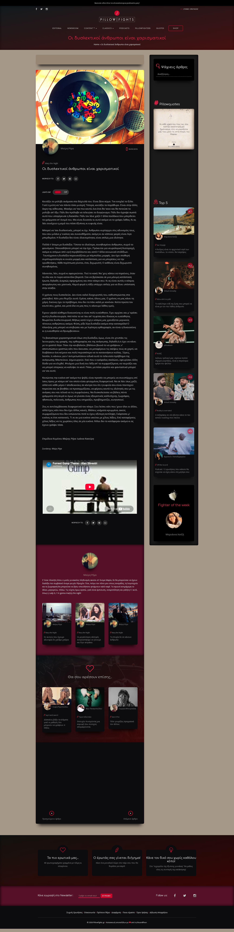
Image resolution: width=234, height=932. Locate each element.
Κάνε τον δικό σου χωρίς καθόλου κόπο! (171, 859)
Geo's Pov (115, 717)
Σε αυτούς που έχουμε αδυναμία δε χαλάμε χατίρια (56, 638)
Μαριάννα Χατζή (170, 237)
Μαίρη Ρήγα (67, 148)
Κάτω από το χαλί (164, 299)
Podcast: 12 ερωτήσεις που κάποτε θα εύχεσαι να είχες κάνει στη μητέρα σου (172, 470)
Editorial (57, 28)
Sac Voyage (161, 245)
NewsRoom (72, 28)
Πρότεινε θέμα (103, 912)
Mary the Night (51, 163)
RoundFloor (142, 922)
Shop (175, 28)
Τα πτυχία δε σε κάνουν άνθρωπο (120, 638)
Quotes (160, 28)
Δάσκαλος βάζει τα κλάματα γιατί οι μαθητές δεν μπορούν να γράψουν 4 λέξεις (56, 723)
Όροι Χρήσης (142, 912)
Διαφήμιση (116, 912)
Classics (107, 28)
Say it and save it (52, 715)
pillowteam (168, 345)
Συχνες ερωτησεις (190, 9)
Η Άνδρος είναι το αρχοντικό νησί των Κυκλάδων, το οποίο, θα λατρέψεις (172, 250)
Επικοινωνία (89, 912)
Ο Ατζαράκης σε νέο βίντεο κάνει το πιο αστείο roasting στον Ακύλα (172, 416)
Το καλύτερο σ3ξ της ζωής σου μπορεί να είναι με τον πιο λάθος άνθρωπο (173, 305)
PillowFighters (143, 28)
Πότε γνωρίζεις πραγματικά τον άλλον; (122, 722)
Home (96, 44)
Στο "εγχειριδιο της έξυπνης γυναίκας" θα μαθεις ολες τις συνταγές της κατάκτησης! (171, 868)
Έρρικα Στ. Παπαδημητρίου (175, 456)
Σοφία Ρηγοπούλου (60, 707)
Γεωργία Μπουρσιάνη (127, 709)
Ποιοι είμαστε (129, 912)
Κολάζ (159, 353)
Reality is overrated (164, 410)
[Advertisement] (90, 777)
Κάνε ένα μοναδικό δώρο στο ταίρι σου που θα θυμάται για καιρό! (117, 864)
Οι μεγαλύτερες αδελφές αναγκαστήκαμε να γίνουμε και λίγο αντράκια (89, 640)
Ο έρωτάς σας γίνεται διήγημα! (116, 858)
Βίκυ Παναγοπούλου (94, 709)
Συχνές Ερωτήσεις (74, 912)
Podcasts (124, 28)
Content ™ (89, 28)
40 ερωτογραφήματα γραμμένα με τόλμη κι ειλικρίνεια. (63, 864)
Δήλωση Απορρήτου (159, 912)
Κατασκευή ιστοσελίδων (116, 922)
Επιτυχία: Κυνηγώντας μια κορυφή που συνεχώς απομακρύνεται (88, 724)
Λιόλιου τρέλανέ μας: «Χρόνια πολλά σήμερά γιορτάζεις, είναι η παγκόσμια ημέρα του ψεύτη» (171, 361)
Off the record (162, 465)
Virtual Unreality (170, 291)
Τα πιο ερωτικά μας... (63, 858)
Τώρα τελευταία (85, 717)
